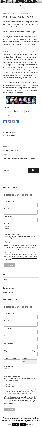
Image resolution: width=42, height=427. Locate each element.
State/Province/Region (29, 351)
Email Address (9, 201)
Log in (5, 279)
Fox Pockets (11, 135)
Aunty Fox (25, 13)
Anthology (10, 132)
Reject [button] (23, 424)
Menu (22, 6)
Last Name (8, 216)
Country (24, 358)
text (7, 229)
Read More (30, 424)
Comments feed (8, 288)
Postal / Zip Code (10, 358)
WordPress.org (8, 292)
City (5, 351)
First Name (8, 209)
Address (7, 336)
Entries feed (7, 284)
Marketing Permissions (12, 234)
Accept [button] (15, 424)
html (7, 226)
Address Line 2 (9, 343)
